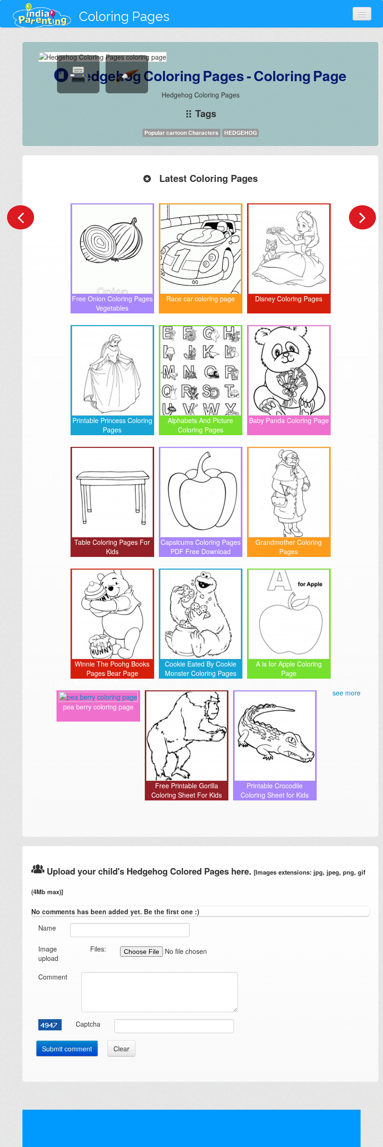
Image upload (48, 953)
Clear (121, 1048)
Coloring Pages (124, 16)
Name (47, 927)
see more (347, 692)
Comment (52, 976)
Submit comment (67, 1048)
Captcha (88, 1024)
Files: (98, 948)
